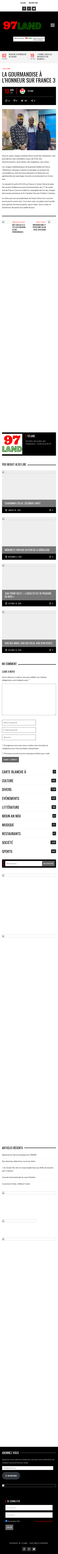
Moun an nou (28, 816)
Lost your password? (44, 1521)
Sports (28, 851)
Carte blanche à (28, 772)
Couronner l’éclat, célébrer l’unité (16, 1184)
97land (30, 90)
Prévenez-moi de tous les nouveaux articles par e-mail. (27, 753)
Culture (6, 68)
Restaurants (28, 834)
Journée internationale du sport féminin (18, 1177)
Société (28, 843)
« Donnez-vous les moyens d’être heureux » (44, 56)
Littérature (28, 807)
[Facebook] (24, 9)
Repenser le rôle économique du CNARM (19, 1155)
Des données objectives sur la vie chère (18, 1161)
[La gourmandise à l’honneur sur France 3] (29, 129)
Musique (28, 825)
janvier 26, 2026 (14, 510)
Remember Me (13, 1521)
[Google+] (29, 9)
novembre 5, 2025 (15, 557)
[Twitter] (34, 9)
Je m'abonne (11, 1475)
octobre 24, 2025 (14, 603)
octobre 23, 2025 (14, 650)
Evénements (28, 798)
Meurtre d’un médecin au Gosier (17, 55)
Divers (28, 789)
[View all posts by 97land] (22, 91)
